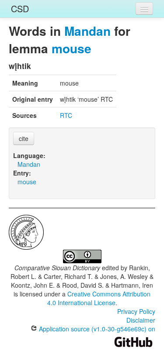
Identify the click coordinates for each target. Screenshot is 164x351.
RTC (66, 115)
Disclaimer (140, 320)
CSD (20, 8)
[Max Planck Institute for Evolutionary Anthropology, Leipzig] (26, 231)
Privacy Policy (136, 311)
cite (23, 138)
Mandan (87, 31)
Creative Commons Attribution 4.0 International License (99, 298)
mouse (71, 48)
